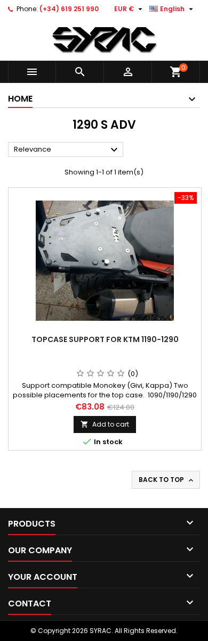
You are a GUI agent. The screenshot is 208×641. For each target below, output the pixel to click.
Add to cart (105, 424)
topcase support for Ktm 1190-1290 (105, 339)
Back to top (167, 480)
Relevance (67, 150)
